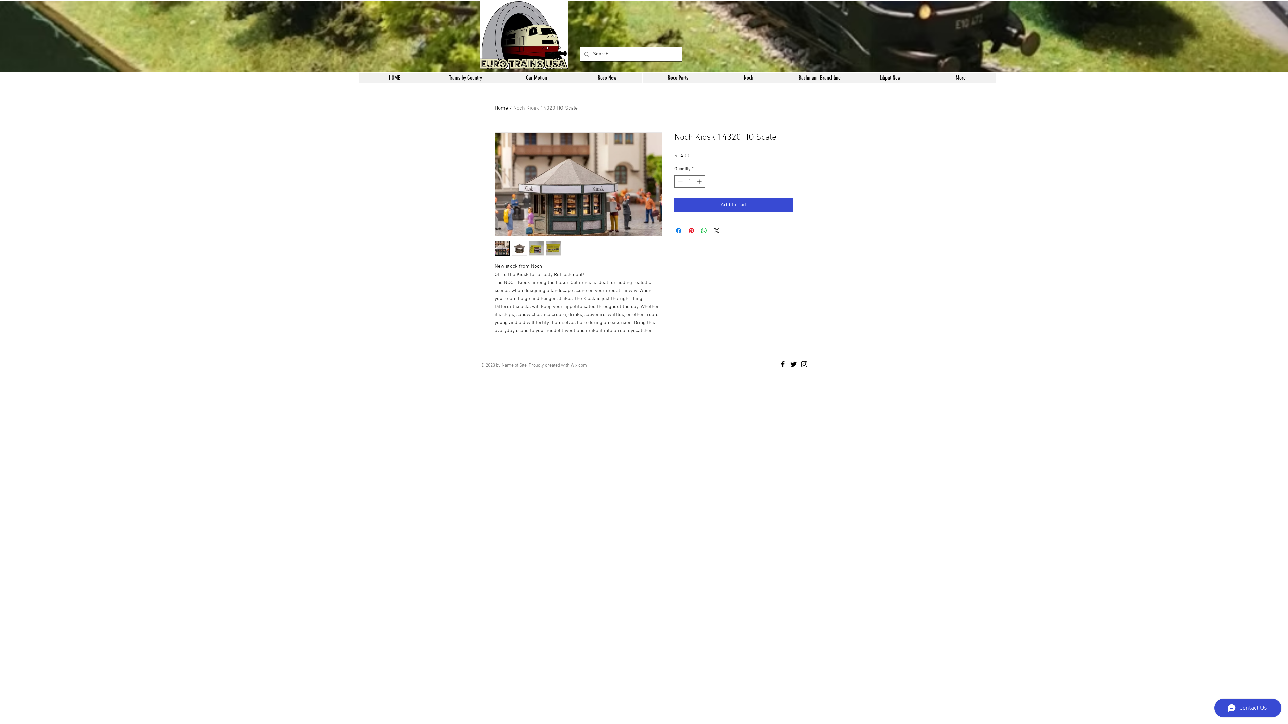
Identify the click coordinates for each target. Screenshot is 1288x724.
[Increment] (700, 181)
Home (501, 108)
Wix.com (579, 365)
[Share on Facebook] (679, 231)
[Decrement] (679, 181)
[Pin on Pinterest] (691, 231)
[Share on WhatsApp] (704, 231)
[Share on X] (717, 231)
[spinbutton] (690, 181)
